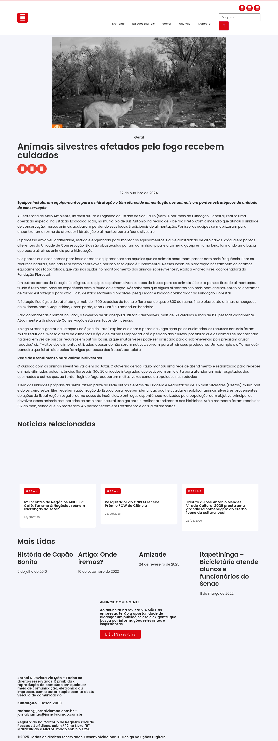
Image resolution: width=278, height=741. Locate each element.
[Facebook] (242, 8)
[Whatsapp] (257, 8)
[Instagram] (249, 8)
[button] (22, 169)
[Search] (224, 25)
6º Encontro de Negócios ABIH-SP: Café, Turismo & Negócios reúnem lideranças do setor (54, 506)
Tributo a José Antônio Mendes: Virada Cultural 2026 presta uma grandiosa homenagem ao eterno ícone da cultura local (216, 507)
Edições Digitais (143, 24)
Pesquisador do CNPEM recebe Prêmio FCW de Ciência (132, 504)
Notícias (118, 24)
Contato (204, 24)
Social (166, 24)
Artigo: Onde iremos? (97, 558)
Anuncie (184, 24)
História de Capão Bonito (45, 558)
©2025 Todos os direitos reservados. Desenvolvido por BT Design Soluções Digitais (91, 736)
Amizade (152, 554)
